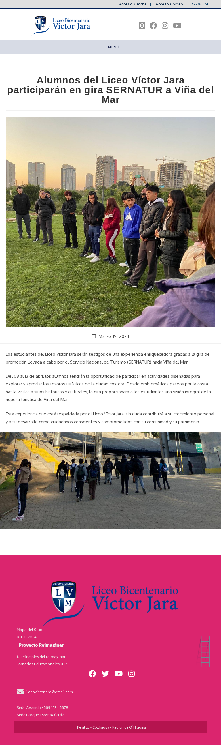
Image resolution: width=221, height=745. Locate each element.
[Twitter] (105, 674)
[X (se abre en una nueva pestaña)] (142, 25)
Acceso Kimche (133, 4)
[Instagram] (131, 674)
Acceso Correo (169, 4)
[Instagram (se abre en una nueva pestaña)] (165, 25)
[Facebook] (92, 674)
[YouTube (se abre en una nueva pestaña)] (177, 25)
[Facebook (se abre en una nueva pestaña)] (153, 25)
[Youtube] (118, 674)
